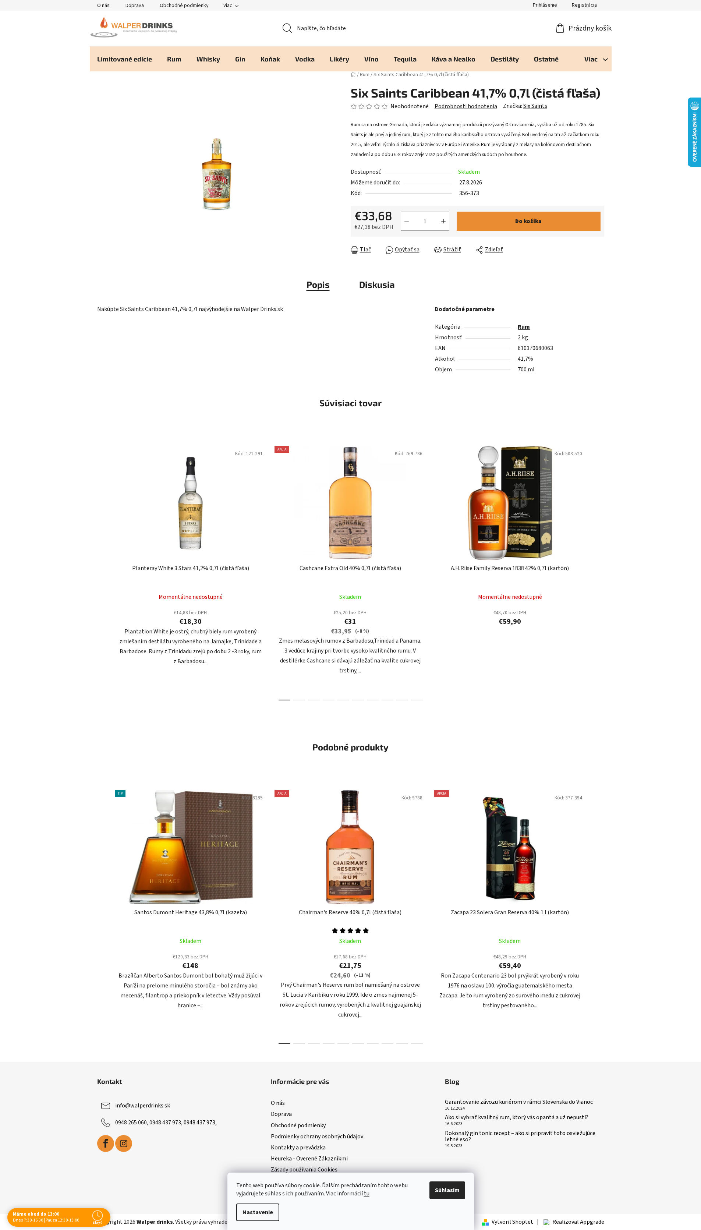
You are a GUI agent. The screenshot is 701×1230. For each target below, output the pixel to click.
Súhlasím (447, 1190)
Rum (524, 327)
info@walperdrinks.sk (142, 1106)
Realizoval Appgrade (578, 1222)
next (598, 571)
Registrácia (584, 5)
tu (366, 1194)
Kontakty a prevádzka (298, 1148)
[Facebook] (105, 1143)
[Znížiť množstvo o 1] (406, 221)
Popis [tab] (318, 284)
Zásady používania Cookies (304, 1170)
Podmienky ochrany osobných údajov (317, 1136)
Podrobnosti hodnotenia (466, 106)
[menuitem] (124, 58)
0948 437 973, (200, 1122)
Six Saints (535, 106)
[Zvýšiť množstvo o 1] (443, 221)
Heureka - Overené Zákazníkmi (309, 1159)
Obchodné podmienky (184, 5)
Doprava (134, 5)
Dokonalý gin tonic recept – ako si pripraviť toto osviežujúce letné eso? (520, 1136)
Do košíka (528, 221)
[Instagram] (123, 1143)
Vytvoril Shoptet (512, 1222)
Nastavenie (257, 1212)
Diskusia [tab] (377, 284)
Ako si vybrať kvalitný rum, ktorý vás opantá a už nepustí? (516, 1117)
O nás (103, 5)
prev (103, 571)
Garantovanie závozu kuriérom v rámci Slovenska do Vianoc (519, 1102)
